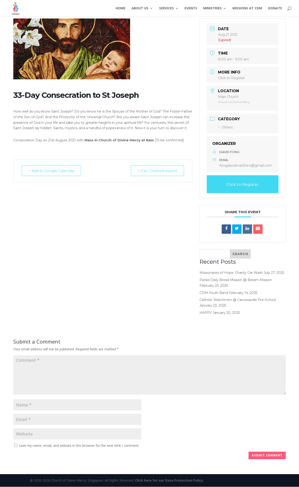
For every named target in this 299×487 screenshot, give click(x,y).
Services (166, 8)
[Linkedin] (247, 229)
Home (120, 8)
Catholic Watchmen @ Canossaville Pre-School (237, 300)
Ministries (212, 8)
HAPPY (205, 313)
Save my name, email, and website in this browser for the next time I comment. (79, 445)
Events (191, 8)
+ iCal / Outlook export (157, 170)
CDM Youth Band (213, 293)
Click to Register (231, 78)
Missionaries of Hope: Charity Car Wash (231, 273)
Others (227, 127)
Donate (275, 8)
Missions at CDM (247, 8)
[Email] (258, 229)
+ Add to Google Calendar (51, 170)
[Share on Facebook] (226, 229)
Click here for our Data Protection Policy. (169, 480)
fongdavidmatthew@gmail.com (246, 165)
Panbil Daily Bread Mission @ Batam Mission (235, 280)
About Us (140, 8)
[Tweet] (237, 229)
